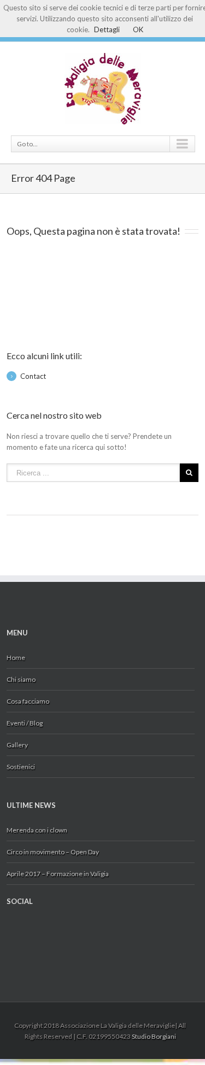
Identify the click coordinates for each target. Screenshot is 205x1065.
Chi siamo (21, 679)
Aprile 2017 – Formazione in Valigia (58, 874)
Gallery (17, 745)
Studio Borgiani (154, 1036)
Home (16, 657)
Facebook (9, 930)
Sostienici (21, 767)
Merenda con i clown (37, 830)
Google (28, 933)
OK (138, 29)
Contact (33, 376)
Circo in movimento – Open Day (53, 852)
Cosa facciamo (28, 701)
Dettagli (107, 29)
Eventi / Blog (25, 723)
